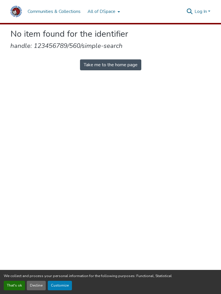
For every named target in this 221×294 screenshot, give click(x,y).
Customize (60, 285)
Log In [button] (201, 11)
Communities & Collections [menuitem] (54, 11)
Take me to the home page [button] (111, 65)
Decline (36, 285)
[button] (16, 11)
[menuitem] (103, 11)
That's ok (14, 285)
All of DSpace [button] (101, 11)
